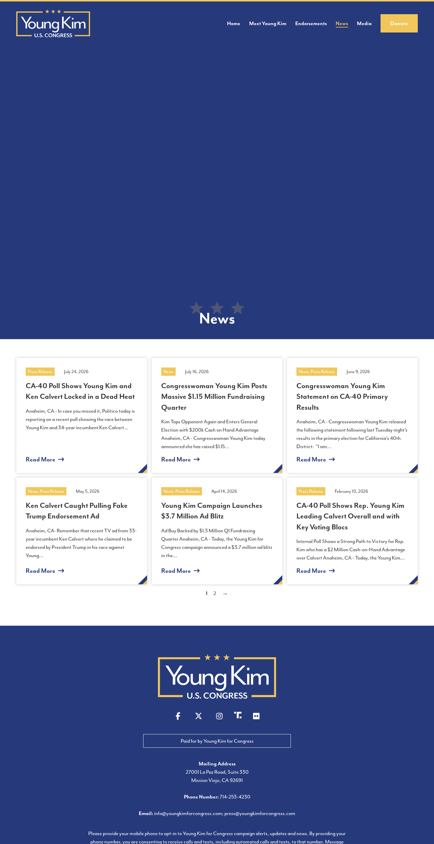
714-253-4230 (235, 796)
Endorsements (311, 23)
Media (364, 23)
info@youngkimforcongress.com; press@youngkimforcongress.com (224, 813)
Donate (399, 23)
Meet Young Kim (267, 23)
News (342, 23)
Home (233, 23)
